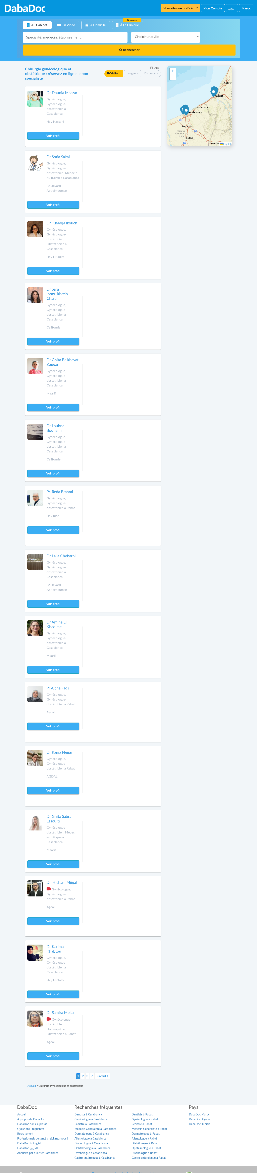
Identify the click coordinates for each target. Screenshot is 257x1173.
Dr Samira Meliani (61, 1013)
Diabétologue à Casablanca (91, 1143)
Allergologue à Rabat (144, 1138)
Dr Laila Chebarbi (61, 556)
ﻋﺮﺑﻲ (232, 8)
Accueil (21, 1114)
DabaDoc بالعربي (28, 1148)
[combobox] (165, 37)
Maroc (246, 8)
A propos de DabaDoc (31, 1119)
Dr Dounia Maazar (62, 93)
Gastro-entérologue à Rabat (149, 1158)
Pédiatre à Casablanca (87, 1124)
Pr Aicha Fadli (58, 688)
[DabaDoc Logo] (25, 8)
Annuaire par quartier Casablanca (37, 1153)
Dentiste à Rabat (142, 1114)
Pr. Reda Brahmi (60, 492)
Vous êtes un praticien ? (180, 8)
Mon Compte (212, 8)
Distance (150, 73)
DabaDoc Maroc (199, 1114)
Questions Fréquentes (30, 1129)
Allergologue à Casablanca (90, 1138)
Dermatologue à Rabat (146, 1133)
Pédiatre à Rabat (142, 1124)
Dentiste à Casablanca (88, 1114)
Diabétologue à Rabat (145, 1143)
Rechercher (131, 50)
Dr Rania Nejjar (59, 752)
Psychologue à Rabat (144, 1153)
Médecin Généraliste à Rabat (149, 1129)
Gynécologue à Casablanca (90, 1119)
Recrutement (25, 1133)
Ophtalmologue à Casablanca (92, 1148)
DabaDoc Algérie (199, 1119)
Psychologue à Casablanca (90, 1153)
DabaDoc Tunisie (199, 1124)
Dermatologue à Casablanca (91, 1133)
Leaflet (227, 144)
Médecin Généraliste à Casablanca (95, 1129)
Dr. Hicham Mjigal (62, 883)
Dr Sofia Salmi (58, 157)
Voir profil (53, 135)
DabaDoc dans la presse (32, 1124)
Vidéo (114, 73)
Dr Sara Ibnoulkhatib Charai (57, 294)
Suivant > (102, 1076)
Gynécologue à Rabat (145, 1119)
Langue (131, 73)
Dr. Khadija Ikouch (62, 223)
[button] (186, 111)
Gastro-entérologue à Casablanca (94, 1158)
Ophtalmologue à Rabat (146, 1148)
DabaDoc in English (29, 1143)
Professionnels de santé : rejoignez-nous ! (42, 1138)
